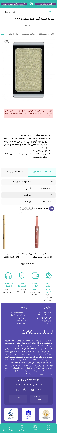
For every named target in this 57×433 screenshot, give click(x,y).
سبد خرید (22, 317)
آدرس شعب (18, 397)
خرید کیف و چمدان (44, 317)
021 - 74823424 (28, 380)
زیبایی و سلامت (28, 34)
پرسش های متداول (18, 315)
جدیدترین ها (46, 320)
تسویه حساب (20, 320)
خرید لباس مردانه (44, 315)
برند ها (48, 323)
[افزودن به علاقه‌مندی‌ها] (5, 41)
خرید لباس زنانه (45, 312)
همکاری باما (21, 323)
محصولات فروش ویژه (17, 312)
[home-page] (10, 12)
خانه (52, 34)
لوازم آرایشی (13, 34)
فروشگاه (43, 34)
